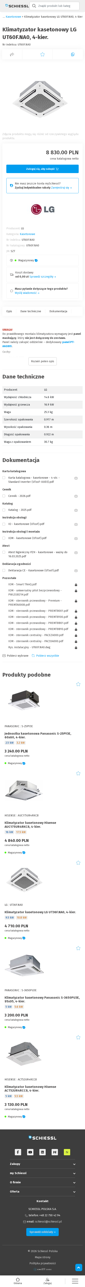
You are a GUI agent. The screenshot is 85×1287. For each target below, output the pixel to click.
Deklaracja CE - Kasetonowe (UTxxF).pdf (33, 570)
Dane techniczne (30, 311)
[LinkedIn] (42, 1152)
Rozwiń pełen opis (42, 361)
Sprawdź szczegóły (41, 276)
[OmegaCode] (42, 1269)
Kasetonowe (13, 16)
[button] (75, 1281)
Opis (9, 311)
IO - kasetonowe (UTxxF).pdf (26, 524)
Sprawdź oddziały (41, 1232)
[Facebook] (18, 1152)
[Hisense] (55, 1152)
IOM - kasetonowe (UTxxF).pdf (27, 538)
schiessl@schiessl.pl (48, 1221)
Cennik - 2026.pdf (19, 496)
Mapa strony (42, 1257)
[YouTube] (30, 1152)
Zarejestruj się (60, 187)
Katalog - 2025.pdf (19, 510)
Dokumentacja (58, 311)
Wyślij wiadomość (26, 293)
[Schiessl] (14, 6)
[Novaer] (67, 1152)
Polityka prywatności (42, 1263)
